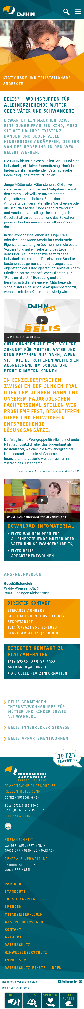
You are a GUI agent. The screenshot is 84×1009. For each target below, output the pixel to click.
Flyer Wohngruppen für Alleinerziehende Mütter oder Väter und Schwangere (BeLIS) (42, 539)
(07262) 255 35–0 (25, 805)
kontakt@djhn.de (20, 816)
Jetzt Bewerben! (67, 758)
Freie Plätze (69, 997)
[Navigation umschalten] (78, 11)
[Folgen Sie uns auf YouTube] (8, 826)
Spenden (50, 995)
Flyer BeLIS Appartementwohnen (32, 553)
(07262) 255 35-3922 (35, 662)
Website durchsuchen (66, 12)
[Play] (42, 320)
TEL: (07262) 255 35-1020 (32, 627)
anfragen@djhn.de (27, 667)
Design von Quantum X (16, 988)
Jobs (32, 995)
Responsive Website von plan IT (21, 981)
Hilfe (13, 995)
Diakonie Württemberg (70, 981)
